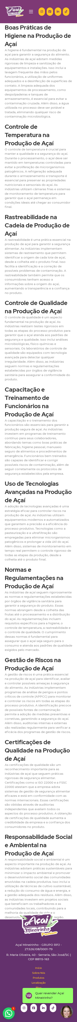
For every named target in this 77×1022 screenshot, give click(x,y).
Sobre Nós (38, 972)
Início (38, 967)
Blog (38, 987)
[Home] (15, 11)
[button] (9, 1013)
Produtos (38, 977)
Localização (39, 982)
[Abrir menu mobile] (31, 11)
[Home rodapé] (38, 921)
